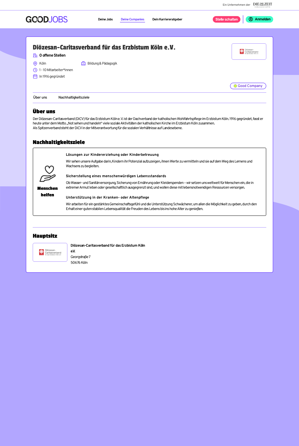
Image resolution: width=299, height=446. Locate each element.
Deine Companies (132, 20)
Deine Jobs (105, 20)
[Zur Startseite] (47, 19)
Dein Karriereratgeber (167, 20)
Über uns (40, 98)
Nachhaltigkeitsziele (73, 98)
